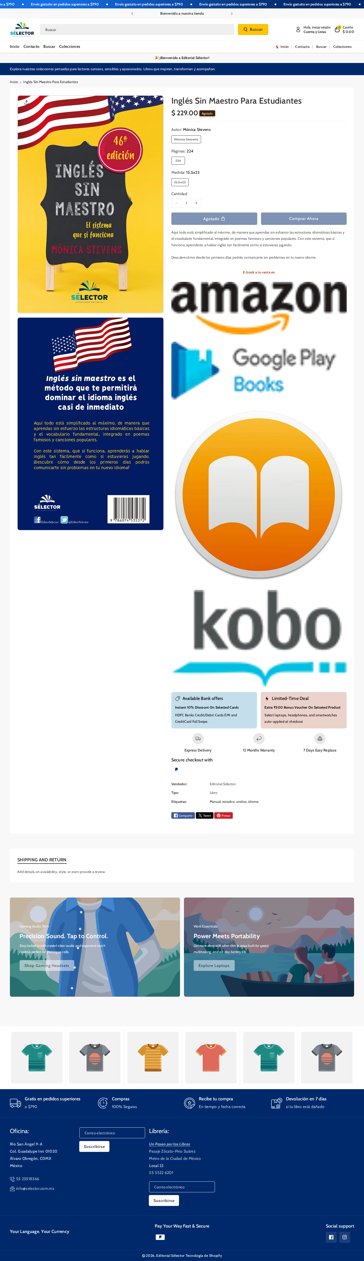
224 (179, 161)
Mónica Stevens (187, 140)
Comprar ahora (303, 218)
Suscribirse (94, 1146)
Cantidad (179, 193)
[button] (344, 29)
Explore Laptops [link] (214, 965)
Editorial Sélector (170, 1255)
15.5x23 (181, 183)
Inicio (14, 82)
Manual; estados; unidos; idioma (234, 801)
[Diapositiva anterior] (132, 13)
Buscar (256, 29)
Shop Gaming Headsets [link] (47, 965)
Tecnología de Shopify (204, 1255)
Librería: (159, 1131)
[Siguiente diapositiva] (232, 13)
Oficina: (19, 1131)
